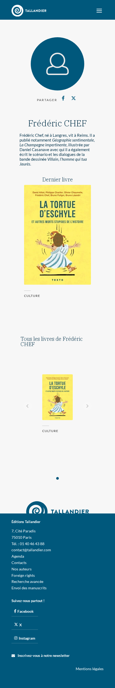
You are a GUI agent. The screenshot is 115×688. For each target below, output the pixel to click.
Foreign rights (23, 575)
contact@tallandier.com (31, 550)
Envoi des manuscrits (29, 588)
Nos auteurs (21, 569)
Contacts (18, 562)
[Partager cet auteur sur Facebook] (63, 98)
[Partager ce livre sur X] (73, 98)
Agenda (17, 556)
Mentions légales (89, 668)
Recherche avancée (27, 581)
